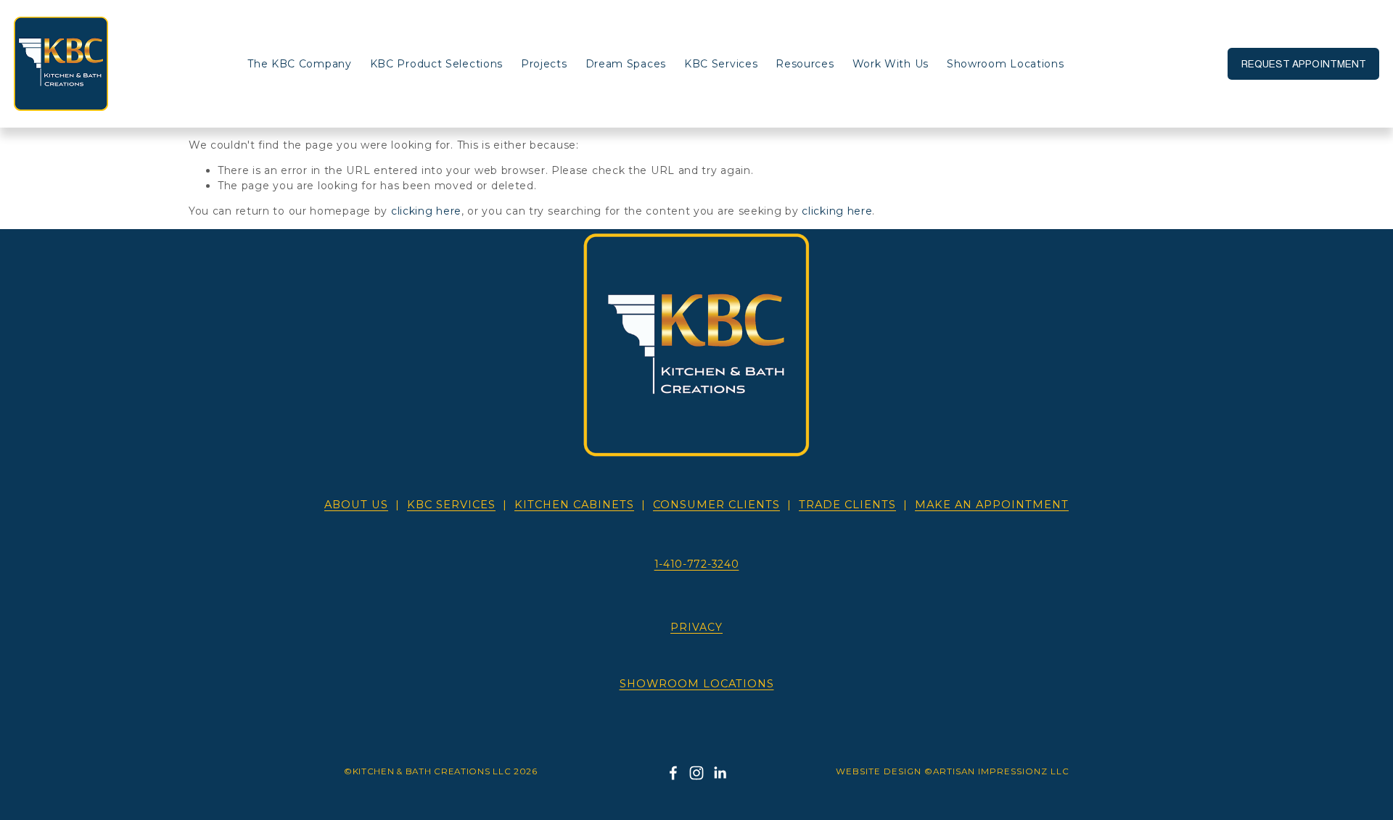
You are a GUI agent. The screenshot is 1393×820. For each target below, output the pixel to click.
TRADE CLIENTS (847, 504)
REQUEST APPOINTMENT (1303, 64)
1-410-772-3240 (696, 564)
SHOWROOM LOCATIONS (697, 683)
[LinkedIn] (719, 773)
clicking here (426, 211)
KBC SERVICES (451, 504)
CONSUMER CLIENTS (716, 504)
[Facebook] (673, 773)
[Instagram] (696, 773)
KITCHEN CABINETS (574, 504)
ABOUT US (356, 504)
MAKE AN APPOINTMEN (992, 504)
